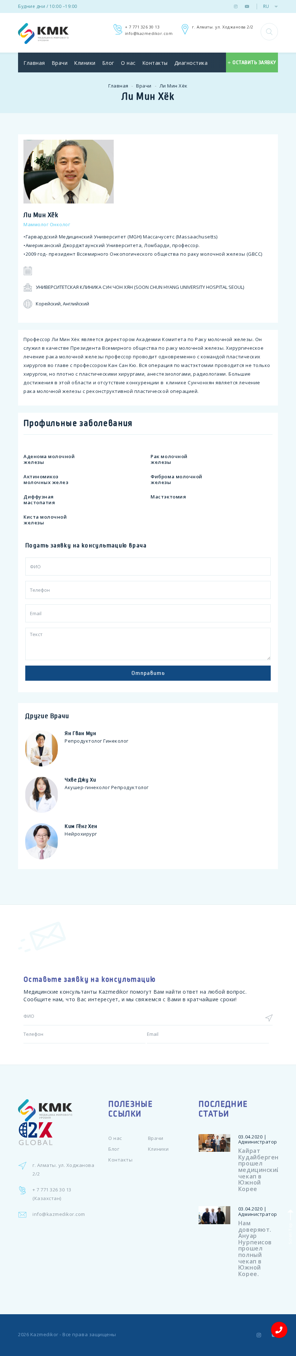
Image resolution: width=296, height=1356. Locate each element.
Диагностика (191, 62)
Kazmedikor (44, 1334)
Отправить (148, 673)
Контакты (155, 62)
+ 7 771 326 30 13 (142, 27)
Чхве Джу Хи (80, 780)
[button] (269, 31)
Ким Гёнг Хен (81, 826)
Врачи (60, 62)
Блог (108, 62)
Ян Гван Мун (80, 733)
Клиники (85, 62)
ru (266, 6)
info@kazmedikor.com (149, 33)
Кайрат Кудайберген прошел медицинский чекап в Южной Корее (259, 1170)
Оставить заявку (254, 62)
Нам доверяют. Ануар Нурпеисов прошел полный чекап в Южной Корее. (255, 1248)
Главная (34, 62)
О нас (128, 62)
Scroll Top (289, 1233)
